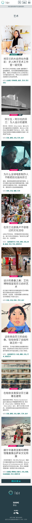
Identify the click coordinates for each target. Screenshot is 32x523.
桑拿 (6, 244)
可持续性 (14, 80)
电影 (15, 191)
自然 (19, 80)
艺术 (23, 80)
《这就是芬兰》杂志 (12, 242)
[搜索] (19, 2)
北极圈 (8, 472)
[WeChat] (17, 513)
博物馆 (13, 472)
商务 (7, 191)
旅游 (26, 472)
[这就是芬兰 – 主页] (6, 2)
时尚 (15, 300)
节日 (13, 244)
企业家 (8, 80)
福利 (19, 413)
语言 (24, 2)
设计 (22, 138)
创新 (21, 242)
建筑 (11, 138)
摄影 (21, 354)
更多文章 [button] (15, 481)
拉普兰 (19, 472)
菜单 (29, 2)
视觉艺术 (19, 244)
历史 (7, 138)
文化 (15, 138)
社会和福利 (6, 474)
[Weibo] (15, 513)
